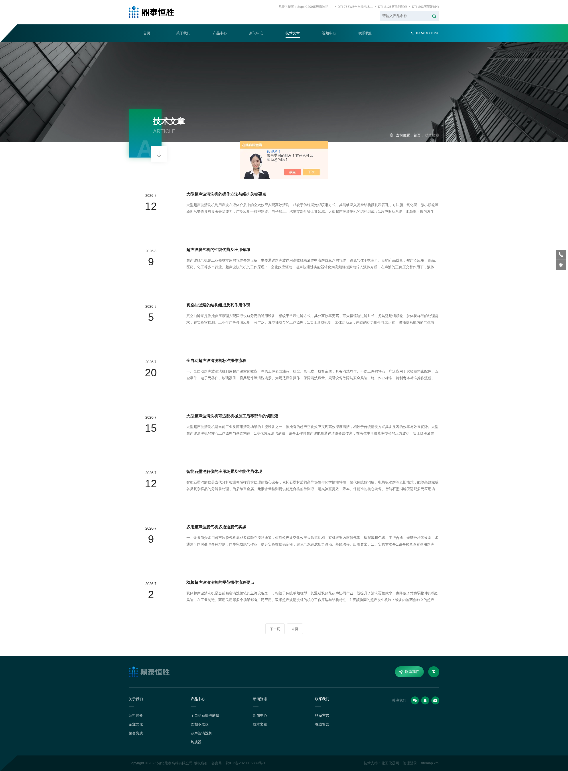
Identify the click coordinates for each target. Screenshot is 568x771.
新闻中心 (256, 33)
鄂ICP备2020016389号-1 (245, 763)
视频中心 (329, 33)
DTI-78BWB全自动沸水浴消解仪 (355, 6)
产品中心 (220, 33)
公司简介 (136, 715)
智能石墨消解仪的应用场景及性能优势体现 (224, 471)
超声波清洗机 (201, 733)
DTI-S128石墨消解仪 (392, 6)
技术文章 (293, 33)
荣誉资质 (136, 733)
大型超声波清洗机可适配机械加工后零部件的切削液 (232, 416)
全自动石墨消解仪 (205, 715)
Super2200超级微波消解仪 (315, 6)
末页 (295, 629)
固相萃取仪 (200, 724)
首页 (146, 33)
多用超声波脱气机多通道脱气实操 (216, 527)
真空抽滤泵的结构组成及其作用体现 (218, 305)
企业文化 (136, 724)
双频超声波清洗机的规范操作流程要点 (220, 582)
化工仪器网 (390, 763)
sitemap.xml (429, 763)
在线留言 (322, 724)
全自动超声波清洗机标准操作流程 (216, 360)
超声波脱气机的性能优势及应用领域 (218, 249)
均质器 (196, 742)
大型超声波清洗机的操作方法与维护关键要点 (226, 194)
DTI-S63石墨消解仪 (425, 6)
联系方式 (322, 715)
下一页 (275, 629)
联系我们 (365, 33)
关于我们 (183, 33)
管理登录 (410, 763)
